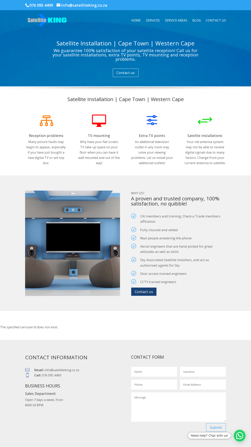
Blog (196, 21)
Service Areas (176, 21)
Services (153, 21)
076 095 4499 (41, 5)
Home (136, 21)
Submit (216, 427)
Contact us (216, 21)
